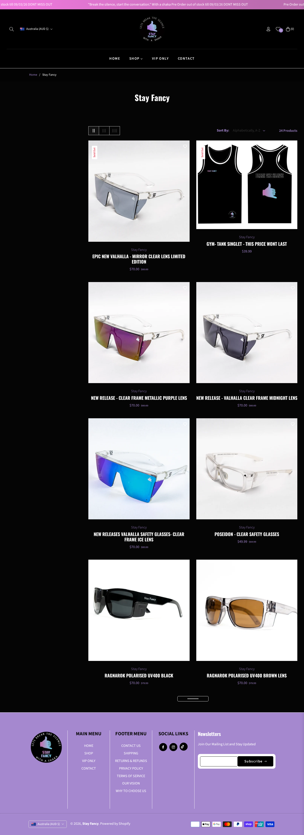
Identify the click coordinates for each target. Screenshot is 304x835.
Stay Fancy (139, 249)
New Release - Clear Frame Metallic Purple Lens (139, 397)
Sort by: (223, 130)
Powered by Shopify (115, 823)
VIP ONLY (88, 760)
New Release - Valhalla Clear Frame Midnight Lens (246, 397)
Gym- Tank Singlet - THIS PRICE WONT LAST (247, 243)
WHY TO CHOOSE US (131, 790)
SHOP (88, 753)
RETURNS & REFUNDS (131, 760)
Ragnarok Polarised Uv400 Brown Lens (247, 675)
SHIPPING (131, 753)
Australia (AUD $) (37, 29)
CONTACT (88, 768)
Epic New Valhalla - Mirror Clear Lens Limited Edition (138, 259)
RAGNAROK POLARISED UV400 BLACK (139, 675)
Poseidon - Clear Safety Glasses (247, 534)
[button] (11, 29)
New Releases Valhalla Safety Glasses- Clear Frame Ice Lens (139, 536)
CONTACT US (131, 745)
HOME (88, 745)
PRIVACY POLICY (131, 768)
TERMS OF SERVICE (131, 776)
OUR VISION (131, 783)
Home (33, 75)
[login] (268, 29)
